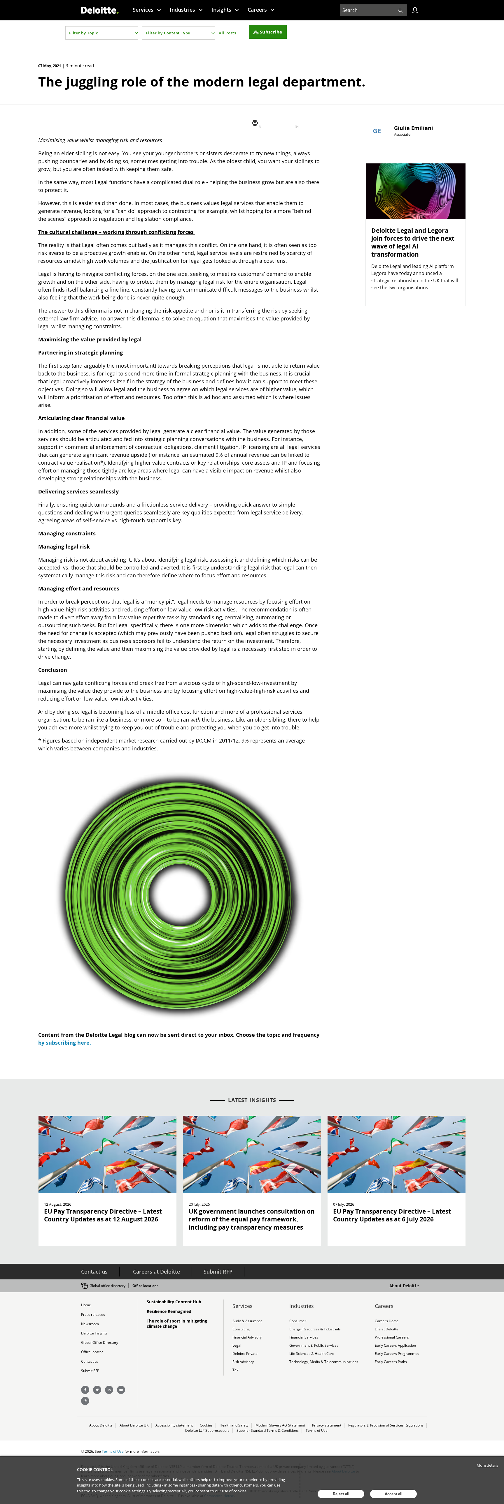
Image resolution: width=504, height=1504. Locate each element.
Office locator (92, 1351)
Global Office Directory (99, 1342)
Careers (257, 9)
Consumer (297, 1320)
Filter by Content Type (168, 33)
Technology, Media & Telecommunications (323, 1361)
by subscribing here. (64, 1042)
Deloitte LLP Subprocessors (207, 1430)
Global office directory (107, 1285)
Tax (235, 1369)
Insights (221, 9)
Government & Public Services (313, 1345)
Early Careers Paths (391, 1361)
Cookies (206, 1425)
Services (143, 9)
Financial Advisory (247, 1337)
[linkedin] (289, 123)
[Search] (400, 10)
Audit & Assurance (247, 1320)
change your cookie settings (121, 1491)
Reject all (341, 1494)
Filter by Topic (83, 33)
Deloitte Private (245, 1353)
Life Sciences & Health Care (311, 1353)
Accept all (393, 1494)
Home (86, 1304)
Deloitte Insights (94, 1333)
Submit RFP (218, 1271)
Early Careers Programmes (397, 1353)
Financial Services (303, 1337)
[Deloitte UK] (100, 10)
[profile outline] (415, 10)
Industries (182, 9)
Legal (236, 1345)
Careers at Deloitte (156, 1271)
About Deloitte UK (134, 1425)
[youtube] (121, 1390)
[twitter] (272, 123)
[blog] (85, 1401)
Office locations (145, 1285)
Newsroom (90, 1323)
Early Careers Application (395, 1345)
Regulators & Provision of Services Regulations (386, 1425)
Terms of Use (317, 1430)
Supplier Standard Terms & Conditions (268, 1430)
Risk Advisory (243, 1361)
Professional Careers (392, 1337)
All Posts (227, 33)
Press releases (93, 1314)
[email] (254, 123)
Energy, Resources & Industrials (315, 1329)
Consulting (241, 1329)
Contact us (94, 1271)
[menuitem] (146, 9)
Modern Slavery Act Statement (280, 1425)
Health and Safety (234, 1425)
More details (487, 1465)
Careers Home (387, 1320)
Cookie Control (95, 1469)
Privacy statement (326, 1425)
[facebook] (307, 123)
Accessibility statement (174, 1425)
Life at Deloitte (386, 1329)
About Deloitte (404, 1285)
